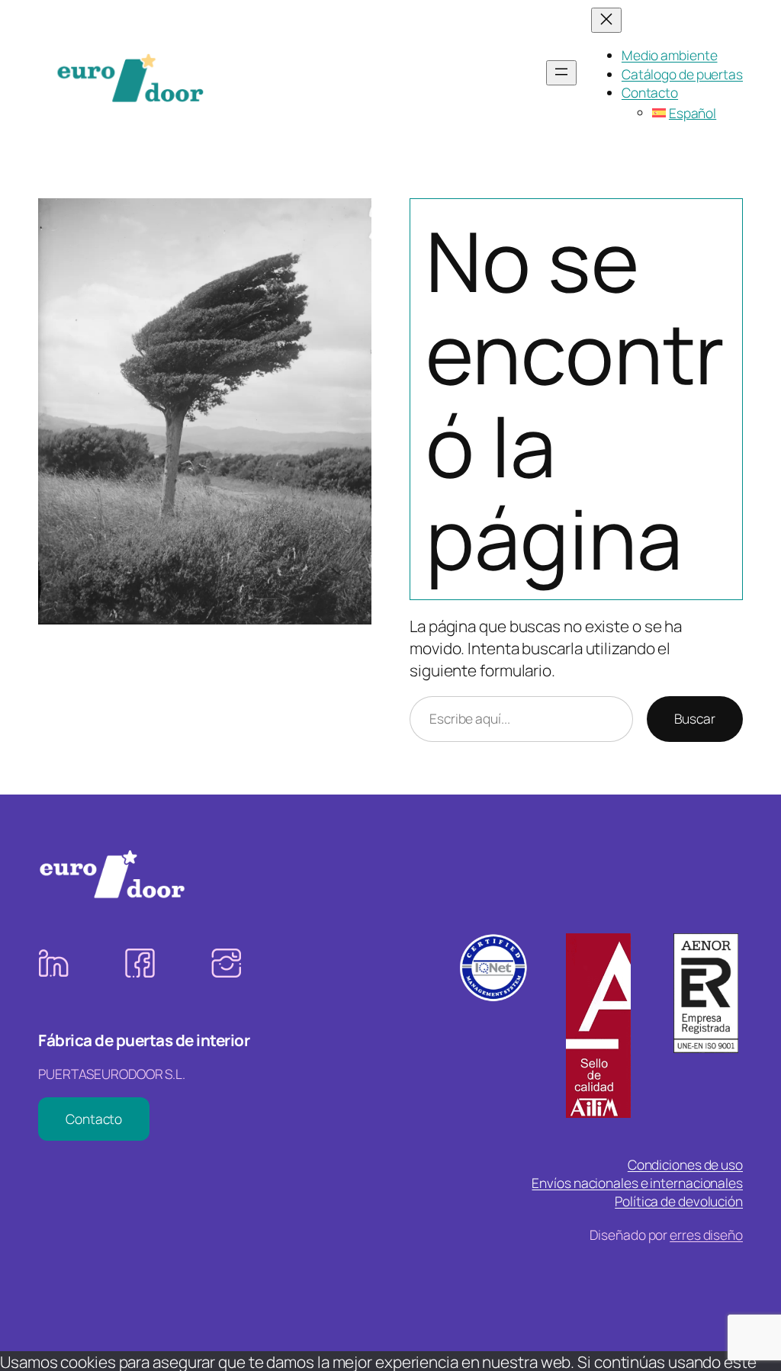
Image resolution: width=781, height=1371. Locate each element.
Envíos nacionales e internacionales (637, 1183)
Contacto (94, 1118)
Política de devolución (679, 1201)
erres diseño (706, 1234)
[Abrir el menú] (561, 72)
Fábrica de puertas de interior (143, 1040)
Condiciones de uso (685, 1164)
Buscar (694, 718)
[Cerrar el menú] (606, 20)
